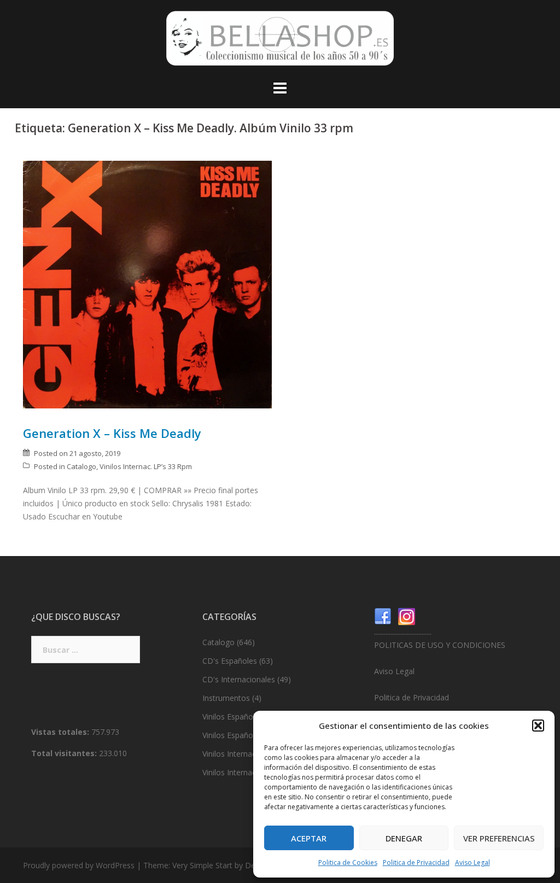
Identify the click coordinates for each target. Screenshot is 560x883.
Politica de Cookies (347, 862)
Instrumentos (226, 698)
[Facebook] (383, 616)
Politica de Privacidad (416, 862)
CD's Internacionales (238, 679)
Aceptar (308, 838)
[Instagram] (407, 616)
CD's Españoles (229, 661)
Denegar (404, 838)
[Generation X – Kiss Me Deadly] (147, 283)
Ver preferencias (499, 838)
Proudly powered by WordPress (79, 865)
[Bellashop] (280, 41)
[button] (538, 725)
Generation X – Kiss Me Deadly (112, 433)
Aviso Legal (472, 862)
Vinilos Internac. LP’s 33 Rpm (146, 466)
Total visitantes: (65, 753)
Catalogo (81, 466)
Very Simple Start (202, 865)
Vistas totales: (61, 732)
